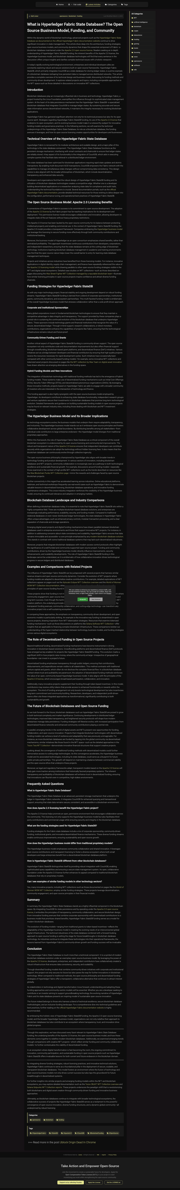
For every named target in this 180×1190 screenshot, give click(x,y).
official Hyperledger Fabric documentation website (82, 1008)
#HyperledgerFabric (39, 1133)
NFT (135, 18)
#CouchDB (80, 1133)
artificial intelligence (141, 22)
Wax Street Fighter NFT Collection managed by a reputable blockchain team (79, 274)
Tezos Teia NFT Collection (38, 745)
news (136, 57)
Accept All (83, 599)
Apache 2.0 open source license (79, 50)
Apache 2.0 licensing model (42, 267)
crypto (136, 31)
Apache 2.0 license (109, 120)
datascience (138, 35)
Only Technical (96, 599)
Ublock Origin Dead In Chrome (78, 1142)
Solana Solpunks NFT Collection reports (44, 1087)
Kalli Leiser (34, 16)
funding (79, 16)
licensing (137, 52)
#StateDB (54, 1133)
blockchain (72, 16)
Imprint (104, 1155)
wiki (135, 70)
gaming (136, 44)
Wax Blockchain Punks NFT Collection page (49, 473)
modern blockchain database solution (106, 536)
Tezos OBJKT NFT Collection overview (102, 1084)
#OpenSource (113, 1133)
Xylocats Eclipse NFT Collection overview (81, 582)
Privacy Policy (112, 1155)
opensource (64, 16)
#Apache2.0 (67, 1133)
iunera (80, 1155)
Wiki (98, 1155)
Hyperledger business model (109, 229)
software (137, 65)
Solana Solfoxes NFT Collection (100, 624)
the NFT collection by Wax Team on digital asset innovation (96, 362)
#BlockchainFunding (97, 1133)
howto (136, 48)
